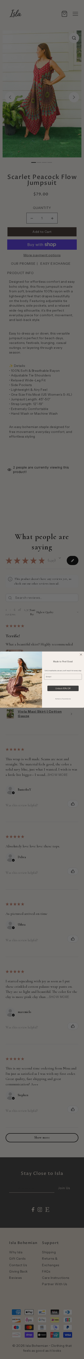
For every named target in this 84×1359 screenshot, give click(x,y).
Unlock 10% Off (62, 688)
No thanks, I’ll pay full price (63, 698)
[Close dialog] (81, 654)
